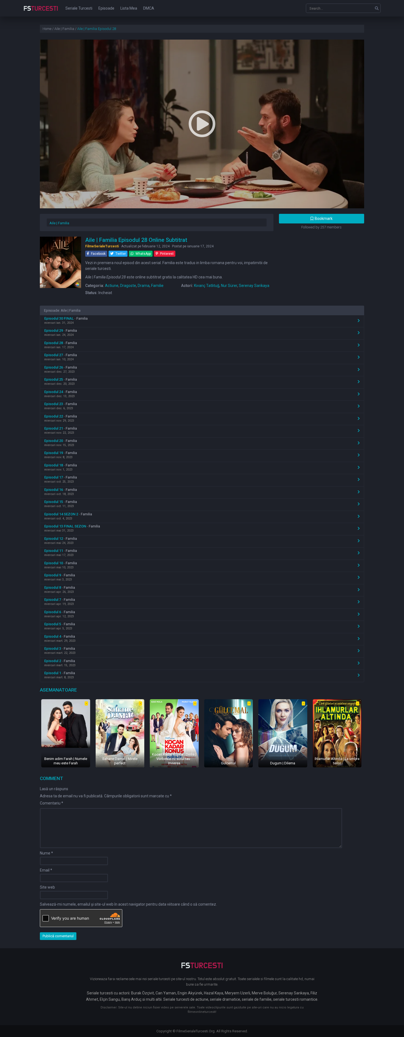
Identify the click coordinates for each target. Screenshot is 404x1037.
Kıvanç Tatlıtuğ (206, 285)
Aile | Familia (59, 223)
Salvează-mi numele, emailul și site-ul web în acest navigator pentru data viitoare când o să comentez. (128, 904)
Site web (47, 887)
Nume (46, 853)
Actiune (111, 285)
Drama (144, 285)
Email (46, 870)
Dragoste (128, 285)
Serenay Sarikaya (254, 285)
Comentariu (51, 803)
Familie (157, 285)
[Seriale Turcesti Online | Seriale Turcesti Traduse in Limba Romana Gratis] (40, 12)
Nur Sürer (229, 285)
